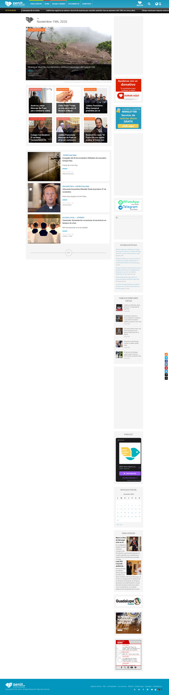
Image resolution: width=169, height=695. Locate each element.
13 (132, 509)
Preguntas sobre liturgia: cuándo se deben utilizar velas (131, 343)
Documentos (73, 4)
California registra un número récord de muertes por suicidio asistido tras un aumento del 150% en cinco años (128, 261)
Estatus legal (139, 686)
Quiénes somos (96, 686)
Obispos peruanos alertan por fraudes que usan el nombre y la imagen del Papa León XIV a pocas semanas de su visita (128, 251)
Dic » (121, 524)
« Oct (117, 524)
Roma (47, 4)
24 (121, 516)
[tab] (122, 642)
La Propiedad (111, 686)
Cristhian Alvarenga (34, 76)
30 (117, 520)
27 (132, 516)
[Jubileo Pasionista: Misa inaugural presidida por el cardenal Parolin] (95, 100)
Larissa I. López (67, 236)
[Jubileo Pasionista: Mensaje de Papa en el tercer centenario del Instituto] (68, 130)
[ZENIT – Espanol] (17, 3)
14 (136, 509)
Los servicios (122, 686)
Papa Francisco (35, 89)
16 (117, 513)
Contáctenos (157, 686)
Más (68, 253)
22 (139, 513)
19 (128, 513)
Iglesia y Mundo (58, 4)
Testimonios (89, 119)
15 (139, 509)
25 (125, 516)
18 (125, 513)
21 (136, 513)
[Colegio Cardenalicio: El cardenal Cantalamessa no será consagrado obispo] (40, 130)
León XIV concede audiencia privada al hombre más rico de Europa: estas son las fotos (128, 286)
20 (132, 513)
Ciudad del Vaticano (37, 119)
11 (125, 509)
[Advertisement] (68, 270)
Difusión (130, 686)
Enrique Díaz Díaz (68, 174)
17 (121, 513)
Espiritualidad (62, 89)
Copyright (148, 686)
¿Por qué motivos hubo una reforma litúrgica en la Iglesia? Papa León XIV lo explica (132, 331)
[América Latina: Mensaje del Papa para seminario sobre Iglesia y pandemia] (40, 100)
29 (139, 516)
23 (117, 516)
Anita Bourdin (66, 205)
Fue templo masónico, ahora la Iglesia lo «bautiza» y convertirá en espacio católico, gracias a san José (132, 318)
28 (136, 516)
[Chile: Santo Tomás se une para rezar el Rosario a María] (68, 100)
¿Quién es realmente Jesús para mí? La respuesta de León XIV (132, 307)
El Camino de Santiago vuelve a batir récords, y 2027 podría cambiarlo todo (132, 354)
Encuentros (68, 186)
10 (121, 509)
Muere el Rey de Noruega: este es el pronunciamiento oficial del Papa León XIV (127, 279)
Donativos (86, 4)
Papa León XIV (36, 4)
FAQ (104, 686)
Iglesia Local (68, 218)
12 (128, 509)
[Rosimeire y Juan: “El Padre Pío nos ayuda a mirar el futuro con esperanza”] (95, 130)
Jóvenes (80, 218)
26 (128, 516)
